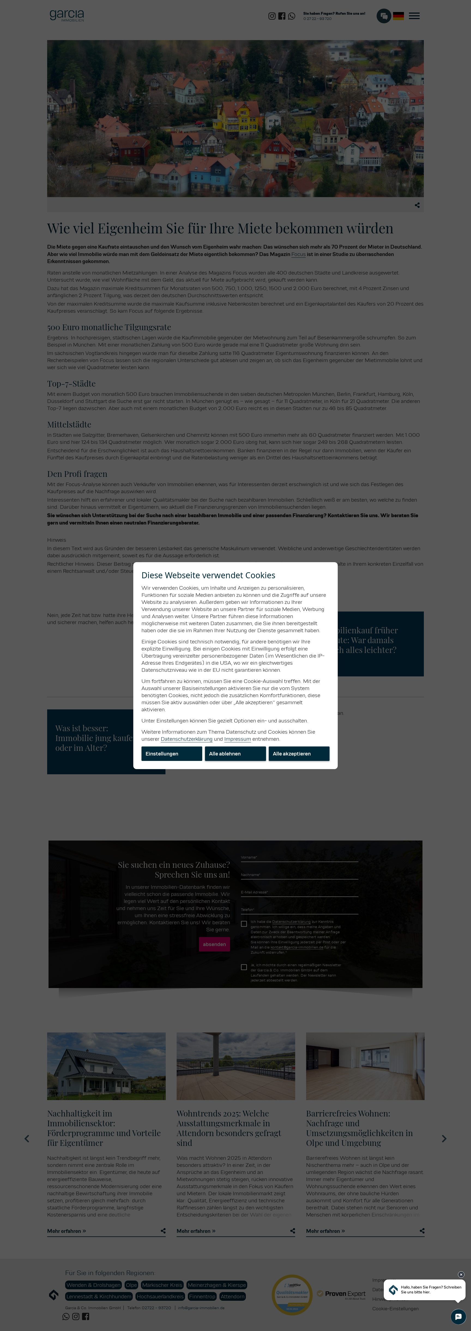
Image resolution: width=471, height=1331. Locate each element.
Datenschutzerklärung (187, 739)
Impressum (237, 739)
